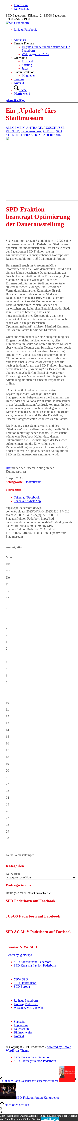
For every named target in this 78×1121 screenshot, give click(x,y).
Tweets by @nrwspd (19, 955)
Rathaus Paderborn (26, 1000)
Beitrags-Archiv (16, 893)
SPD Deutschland (25, 983)
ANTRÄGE (34, 127)
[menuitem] (43, 5)
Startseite (19, 1021)
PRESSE (48, 131)
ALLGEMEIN (15, 127)
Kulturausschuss (31, 131)
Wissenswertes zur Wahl (29, 1007)
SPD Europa (22, 986)
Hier (8, 468)
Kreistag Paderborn (26, 1004)
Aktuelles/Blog (15, 100)
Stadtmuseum (32, 482)
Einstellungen (50, 1119)
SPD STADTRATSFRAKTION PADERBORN (34, 133)
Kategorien (13, 873)
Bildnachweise (23, 1032)
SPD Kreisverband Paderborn (32, 962)
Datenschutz (21, 8)
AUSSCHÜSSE (53, 127)
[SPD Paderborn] (17, 23)
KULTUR (12, 131)
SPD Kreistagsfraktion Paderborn (35, 965)
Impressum (21, 5)
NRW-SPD (21, 979)
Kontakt (19, 1036)
